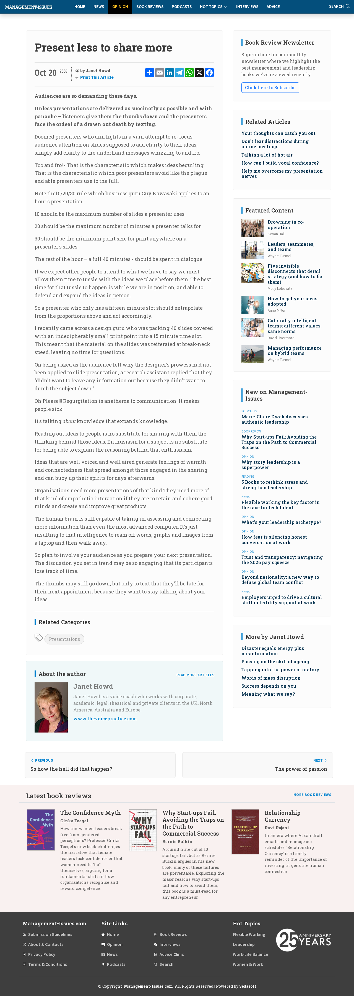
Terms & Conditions (47, 964)
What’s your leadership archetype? (281, 522)
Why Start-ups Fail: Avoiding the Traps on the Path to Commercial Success (279, 442)
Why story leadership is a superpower (270, 464)
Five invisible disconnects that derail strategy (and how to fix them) (295, 274)
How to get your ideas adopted (292, 301)
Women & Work (248, 964)
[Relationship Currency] (248, 844)
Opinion (120, 7)
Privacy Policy (41, 954)
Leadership (244, 944)
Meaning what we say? (268, 694)
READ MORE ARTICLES (195, 675)
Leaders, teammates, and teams (291, 246)
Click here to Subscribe (270, 87)
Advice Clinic (172, 954)
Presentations (64, 639)
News (98, 7)
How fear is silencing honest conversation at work (274, 539)
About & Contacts (45, 944)
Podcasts (182, 7)
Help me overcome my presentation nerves (282, 173)
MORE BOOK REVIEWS (312, 794)
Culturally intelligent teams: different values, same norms (295, 326)
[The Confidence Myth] (43, 852)
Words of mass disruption (271, 678)
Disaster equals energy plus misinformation (272, 650)
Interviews (247, 7)
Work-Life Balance (250, 954)
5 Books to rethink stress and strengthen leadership (274, 484)
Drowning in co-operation (286, 224)
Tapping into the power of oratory (280, 669)
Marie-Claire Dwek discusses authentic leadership (274, 419)
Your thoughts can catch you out (278, 133)
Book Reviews (149, 7)
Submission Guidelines (50, 934)
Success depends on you (268, 686)
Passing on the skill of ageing (275, 661)
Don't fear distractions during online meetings (275, 143)
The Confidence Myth (90, 812)
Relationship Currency (282, 816)
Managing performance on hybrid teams (295, 350)
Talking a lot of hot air (267, 155)
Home (79, 7)
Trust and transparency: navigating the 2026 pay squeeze (282, 559)
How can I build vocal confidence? (280, 163)
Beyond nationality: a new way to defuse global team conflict (280, 579)
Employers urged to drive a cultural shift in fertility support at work (281, 599)
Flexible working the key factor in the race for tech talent (280, 504)
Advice (273, 7)
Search (166, 964)
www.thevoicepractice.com (105, 718)
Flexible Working (249, 934)
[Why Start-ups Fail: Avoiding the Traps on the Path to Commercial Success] (145, 857)
